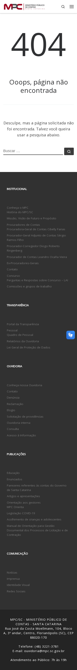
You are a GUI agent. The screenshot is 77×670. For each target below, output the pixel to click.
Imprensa (13, 579)
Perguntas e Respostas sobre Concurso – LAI (37, 280)
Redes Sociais (16, 591)
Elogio (11, 410)
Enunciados (14, 479)
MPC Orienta (15, 507)
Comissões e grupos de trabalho (29, 286)
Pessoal (12, 330)
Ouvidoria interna (18, 423)
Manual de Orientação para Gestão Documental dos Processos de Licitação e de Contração (37, 530)
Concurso (13, 276)
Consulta (13, 429)
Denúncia (13, 397)
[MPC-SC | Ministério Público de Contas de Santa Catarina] (24, 6)
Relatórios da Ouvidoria (23, 341)
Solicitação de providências (25, 416)
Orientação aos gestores (24, 502)
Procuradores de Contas (23, 225)
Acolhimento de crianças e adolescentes (34, 519)
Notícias (12, 572)
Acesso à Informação (21, 435)
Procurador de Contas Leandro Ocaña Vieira (37, 257)
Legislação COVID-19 (21, 513)
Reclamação (15, 404)
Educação (13, 473)
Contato (12, 269)
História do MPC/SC (20, 212)
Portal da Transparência (23, 324)
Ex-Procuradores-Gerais (23, 263)
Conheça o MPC (17, 208)
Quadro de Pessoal (20, 335)
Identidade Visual (18, 585)
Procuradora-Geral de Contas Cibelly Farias (36, 229)
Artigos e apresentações (23, 496)
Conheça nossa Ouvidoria (24, 385)
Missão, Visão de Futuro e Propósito (31, 218)
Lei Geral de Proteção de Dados (28, 347)
